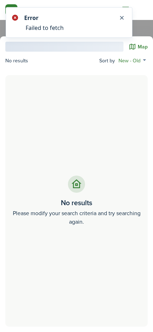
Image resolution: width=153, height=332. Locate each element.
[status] (76, 22)
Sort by (107, 60)
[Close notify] (122, 18)
